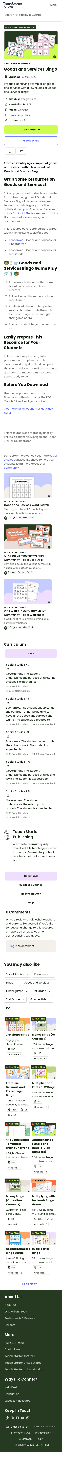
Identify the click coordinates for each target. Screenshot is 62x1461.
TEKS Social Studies (17, 686)
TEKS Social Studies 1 (43, 724)
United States (19, 1426)
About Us (10, 1305)
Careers (10, 1325)
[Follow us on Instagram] (12, 1418)
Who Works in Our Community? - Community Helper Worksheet (26, 613)
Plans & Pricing (14, 1343)
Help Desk (11, 1387)
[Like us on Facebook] (17, 1418)
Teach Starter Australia (20, 1356)
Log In (40, 1439)
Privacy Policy (43, 1432)
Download (29, 129)
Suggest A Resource (17, 1401)
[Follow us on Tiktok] (7, 1418)
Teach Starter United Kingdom (24, 1369)
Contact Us (12, 1394)
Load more (29, 1283)
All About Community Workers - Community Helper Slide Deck (25, 558)
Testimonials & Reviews (20, 1318)
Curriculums (12, 1349)
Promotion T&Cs (20, 1432)
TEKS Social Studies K (18, 691)
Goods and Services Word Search (26, 505)
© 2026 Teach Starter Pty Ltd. (32, 1445)
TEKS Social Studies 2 (18, 817)
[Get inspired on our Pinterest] (27, 1418)
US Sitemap (25, 1439)
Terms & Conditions (44, 1426)
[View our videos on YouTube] (22, 1418)
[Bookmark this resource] (10, 151)
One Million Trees (16, 1311)
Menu (53, 5)
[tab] (31, 653)
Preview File (31, 140)
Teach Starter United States (23, 1363)
